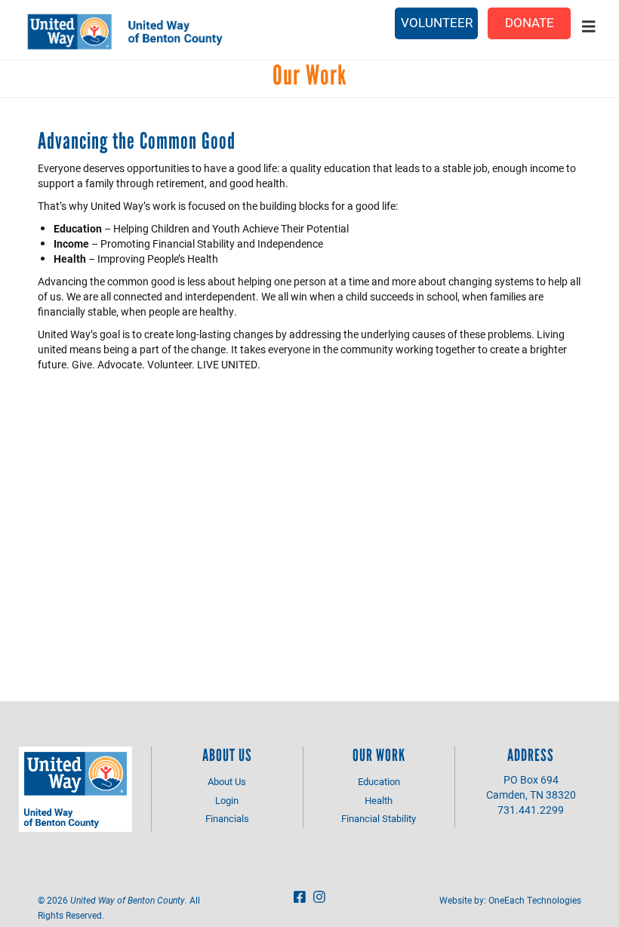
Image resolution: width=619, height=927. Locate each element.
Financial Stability (378, 818)
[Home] (144, 32)
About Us (227, 781)
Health (379, 800)
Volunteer (437, 22)
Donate (529, 22)
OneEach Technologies (534, 900)
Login (227, 800)
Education (379, 781)
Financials (227, 818)
